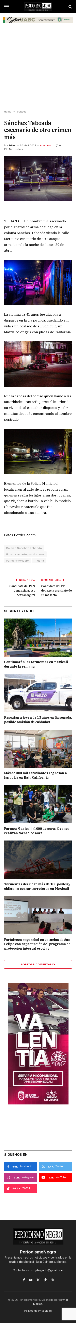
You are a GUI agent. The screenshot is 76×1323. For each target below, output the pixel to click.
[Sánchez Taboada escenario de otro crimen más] (38, 178)
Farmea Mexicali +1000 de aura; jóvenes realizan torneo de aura (36, 831)
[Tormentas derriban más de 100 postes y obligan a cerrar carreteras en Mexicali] (38, 860)
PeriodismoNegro (17, 560)
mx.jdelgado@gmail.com (47, 1270)
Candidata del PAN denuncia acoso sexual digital (22, 590)
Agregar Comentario (38, 964)
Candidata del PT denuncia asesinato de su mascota (56, 590)
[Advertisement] (38, 68)
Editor (12, 145)
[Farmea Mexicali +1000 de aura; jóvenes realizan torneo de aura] (38, 804)
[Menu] (6, 6)
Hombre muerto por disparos (25, 554)
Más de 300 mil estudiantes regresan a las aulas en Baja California (35, 775)
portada (45, 145)
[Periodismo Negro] (38, 6)
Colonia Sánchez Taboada (24, 548)
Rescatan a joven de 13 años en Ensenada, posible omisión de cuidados (38, 719)
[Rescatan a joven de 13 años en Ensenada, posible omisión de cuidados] (38, 693)
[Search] (70, 6)
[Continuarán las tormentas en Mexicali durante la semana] (38, 638)
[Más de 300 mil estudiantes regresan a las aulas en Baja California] (38, 749)
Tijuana (39, 560)
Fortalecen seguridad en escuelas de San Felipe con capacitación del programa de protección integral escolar (37, 944)
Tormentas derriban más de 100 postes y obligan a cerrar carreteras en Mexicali (37, 886)
